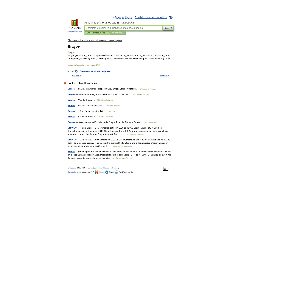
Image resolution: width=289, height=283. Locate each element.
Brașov (71, 100)
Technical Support (103, 168)
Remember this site (123, 17)
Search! (168, 28)
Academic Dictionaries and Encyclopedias (109, 22)
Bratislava (164, 75)
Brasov (71, 89)
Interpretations (117, 33)
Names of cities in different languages (97, 33)
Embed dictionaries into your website (151, 17)
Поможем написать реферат (95, 71)
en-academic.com (75, 32)
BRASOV (72, 139)
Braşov (71, 94)
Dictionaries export (74, 172)
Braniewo (76, 75)
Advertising (115, 168)
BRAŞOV (72, 128)
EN (170, 17)
